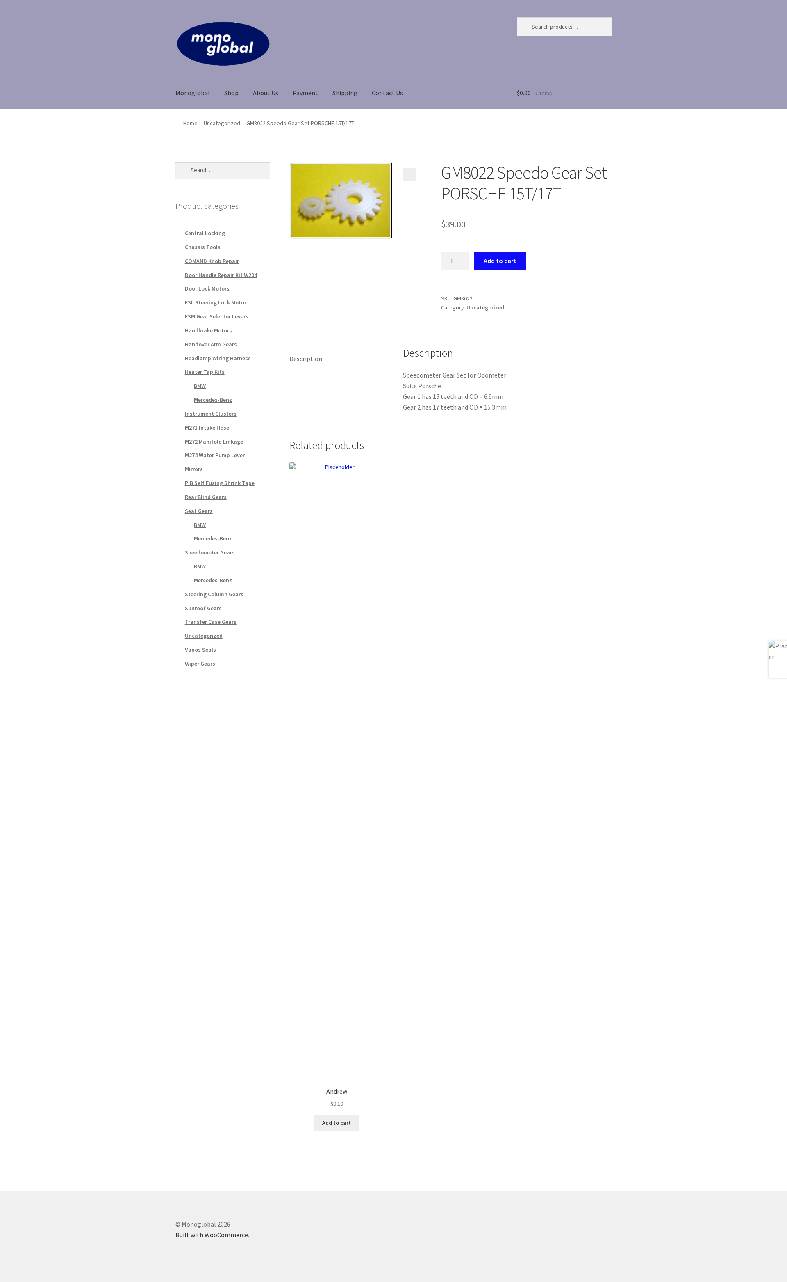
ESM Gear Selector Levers (216, 316)
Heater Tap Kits (205, 371)
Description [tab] (305, 359)
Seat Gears (199, 511)
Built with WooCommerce (211, 1235)
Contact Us (387, 93)
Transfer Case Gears (211, 621)
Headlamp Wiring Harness (218, 358)
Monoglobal (192, 93)
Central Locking (205, 233)
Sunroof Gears (203, 608)
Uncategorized (222, 123)
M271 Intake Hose (207, 427)
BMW (200, 385)
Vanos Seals (200, 649)
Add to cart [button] (336, 1122)
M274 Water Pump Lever (215, 455)
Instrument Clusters (211, 413)
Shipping (344, 93)
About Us (265, 93)
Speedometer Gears (210, 552)
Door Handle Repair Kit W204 (221, 275)
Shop (231, 93)
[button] (409, 174)
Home (190, 123)
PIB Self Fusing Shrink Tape (220, 483)
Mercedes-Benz (213, 399)
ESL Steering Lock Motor (215, 302)
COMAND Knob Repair (212, 261)
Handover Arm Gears (211, 344)
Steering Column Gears (214, 594)
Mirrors (194, 469)
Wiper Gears (200, 663)
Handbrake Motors (208, 330)
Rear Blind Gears (206, 497)
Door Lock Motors (207, 288)
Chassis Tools (203, 247)
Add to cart (500, 260)
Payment (305, 93)
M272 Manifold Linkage (214, 441)
